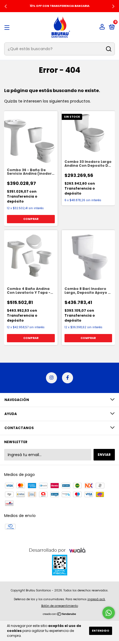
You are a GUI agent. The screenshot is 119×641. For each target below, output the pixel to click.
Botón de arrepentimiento (59, 606)
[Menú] (8, 27)
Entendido (100, 631)
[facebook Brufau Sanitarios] (67, 377)
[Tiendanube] (59, 614)
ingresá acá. (96, 599)
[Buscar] (108, 49)
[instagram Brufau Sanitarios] (51, 377)
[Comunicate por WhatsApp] (108, 613)
